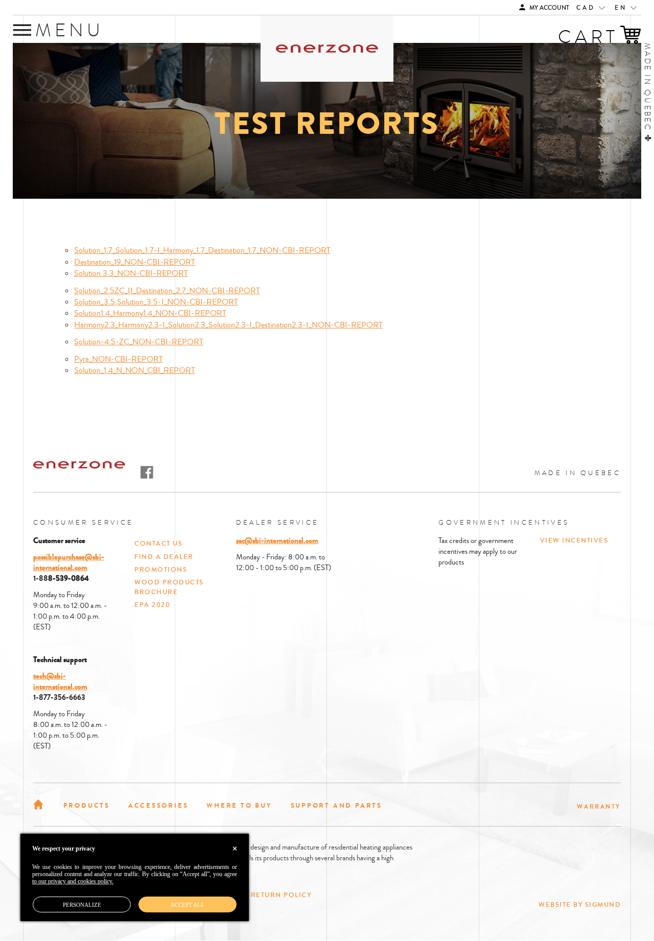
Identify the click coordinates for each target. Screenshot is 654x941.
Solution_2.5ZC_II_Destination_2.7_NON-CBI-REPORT (167, 290)
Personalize (82, 905)
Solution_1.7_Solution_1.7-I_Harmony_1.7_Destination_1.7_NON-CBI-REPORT (202, 250)
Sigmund (603, 904)
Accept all (187, 905)
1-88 (40, 578)
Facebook (147, 472)
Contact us (158, 543)
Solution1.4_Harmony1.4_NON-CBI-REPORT (150, 313)
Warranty (599, 806)
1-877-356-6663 (59, 697)
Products (86, 805)
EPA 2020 (152, 604)
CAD (587, 8)
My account (548, 8)
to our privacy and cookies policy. (72, 881)
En (622, 8)
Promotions (160, 569)
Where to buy (239, 805)
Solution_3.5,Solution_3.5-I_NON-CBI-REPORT (156, 302)
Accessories (158, 805)
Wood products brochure (169, 587)
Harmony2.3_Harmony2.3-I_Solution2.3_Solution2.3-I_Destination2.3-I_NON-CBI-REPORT (228, 325)
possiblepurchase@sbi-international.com (68, 562)
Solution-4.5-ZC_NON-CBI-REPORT (138, 341)
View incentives (574, 540)
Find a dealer (164, 556)
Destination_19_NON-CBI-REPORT (134, 262)
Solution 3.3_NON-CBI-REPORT (131, 273)
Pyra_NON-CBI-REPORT (118, 359)
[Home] (39, 803)
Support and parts (336, 805)
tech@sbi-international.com (60, 681)
